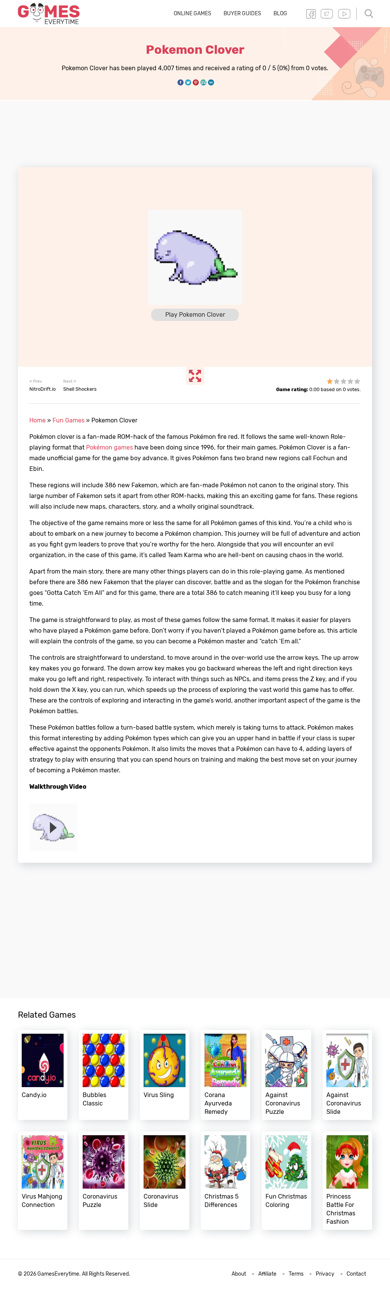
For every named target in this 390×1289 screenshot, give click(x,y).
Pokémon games (109, 447)
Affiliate (267, 1274)
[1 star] (329, 381)
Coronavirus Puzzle (103, 1180)
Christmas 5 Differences (225, 1180)
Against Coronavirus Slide (347, 1075)
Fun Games (69, 420)
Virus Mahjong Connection (42, 1180)
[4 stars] (350, 381)
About (239, 1274)
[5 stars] (357, 381)
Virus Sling (164, 1075)
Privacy (325, 1274)
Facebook (311, 14)
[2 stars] (336, 381)
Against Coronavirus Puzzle (286, 1075)
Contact (356, 1274)
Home (37, 420)
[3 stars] (343, 381)
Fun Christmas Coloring (286, 1180)
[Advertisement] (195, 129)
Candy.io (42, 1075)
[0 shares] (180, 82)
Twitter (327, 14)
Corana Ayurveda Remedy (225, 1075)
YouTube (344, 14)
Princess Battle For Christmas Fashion (347, 1180)
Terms (296, 1274)
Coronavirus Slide (164, 1180)
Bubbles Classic (103, 1075)
